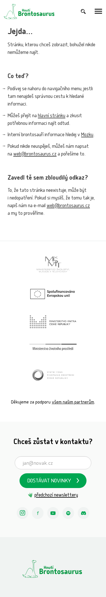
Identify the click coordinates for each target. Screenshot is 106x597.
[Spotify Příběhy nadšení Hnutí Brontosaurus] (68, 513)
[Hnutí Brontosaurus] (53, 569)
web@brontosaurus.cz (35, 154)
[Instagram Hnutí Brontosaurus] (23, 513)
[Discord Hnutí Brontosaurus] (84, 513)
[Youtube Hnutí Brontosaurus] (53, 513)
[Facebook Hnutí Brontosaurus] (38, 513)
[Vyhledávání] (83, 11)
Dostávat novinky (49, 481)
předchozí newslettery (56, 495)
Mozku (87, 135)
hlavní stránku (51, 116)
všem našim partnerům (73, 402)
